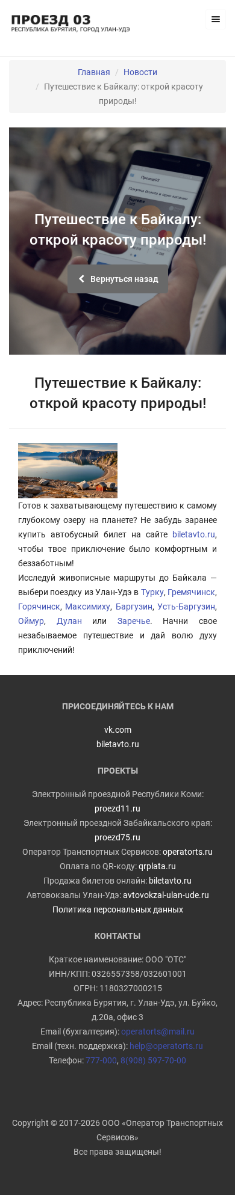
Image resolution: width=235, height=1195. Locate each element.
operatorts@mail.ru (158, 1031)
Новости (140, 72)
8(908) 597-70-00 (153, 1060)
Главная (94, 72)
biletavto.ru (193, 534)
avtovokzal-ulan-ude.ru (166, 895)
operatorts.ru (188, 852)
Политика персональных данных (117, 909)
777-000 (101, 1060)
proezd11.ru (117, 808)
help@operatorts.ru (166, 1046)
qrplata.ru (157, 866)
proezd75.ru (117, 837)
